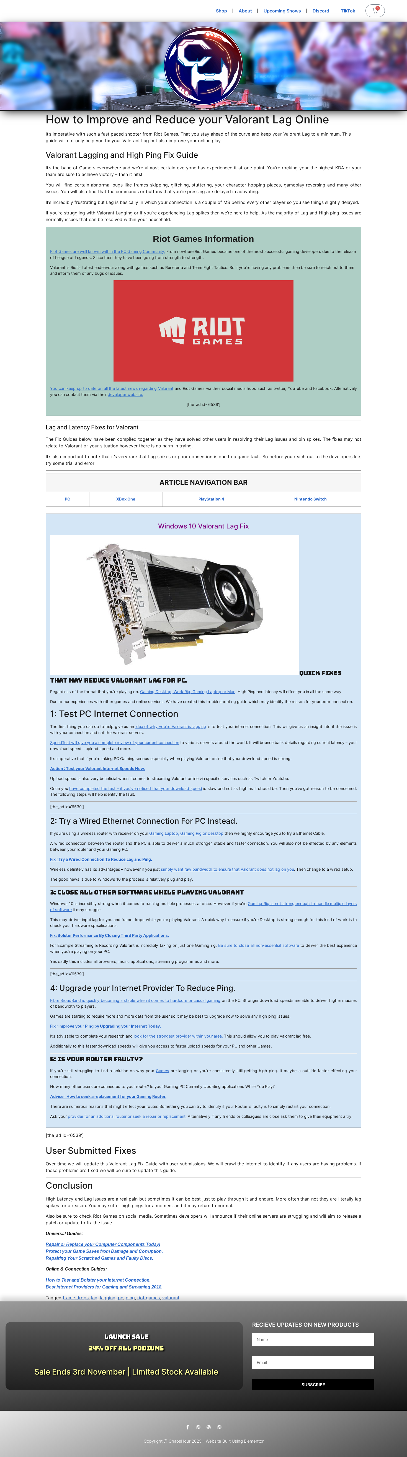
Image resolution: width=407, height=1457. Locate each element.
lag (94, 1297)
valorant (170, 1297)
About (245, 11)
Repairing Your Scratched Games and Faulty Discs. (99, 1258)
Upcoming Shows (282, 11)
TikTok (348, 11)
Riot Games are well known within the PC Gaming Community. (107, 251)
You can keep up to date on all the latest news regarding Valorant (111, 388)
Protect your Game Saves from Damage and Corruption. (104, 1251)
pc (120, 1297)
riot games (148, 1297)
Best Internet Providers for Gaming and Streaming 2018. (104, 1287)
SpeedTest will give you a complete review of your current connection (114, 742)
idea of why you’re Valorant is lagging (170, 726)
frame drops (76, 1297)
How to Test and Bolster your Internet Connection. (98, 1280)
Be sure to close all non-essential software (258, 945)
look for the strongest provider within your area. (178, 1036)
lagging (107, 1297)
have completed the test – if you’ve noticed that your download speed (135, 788)
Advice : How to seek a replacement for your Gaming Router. (108, 1096)
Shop (221, 11)
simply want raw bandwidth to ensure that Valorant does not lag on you (227, 869)
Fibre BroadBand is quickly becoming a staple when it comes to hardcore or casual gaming (135, 1000)
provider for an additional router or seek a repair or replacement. (127, 1116)
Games (162, 1070)
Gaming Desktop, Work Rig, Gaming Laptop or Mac (187, 691)
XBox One (125, 499)
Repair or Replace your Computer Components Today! (103, 1244)
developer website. (125, 394)
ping (130, 1297)
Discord (321, 11)
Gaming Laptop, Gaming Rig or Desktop (186, 833)
